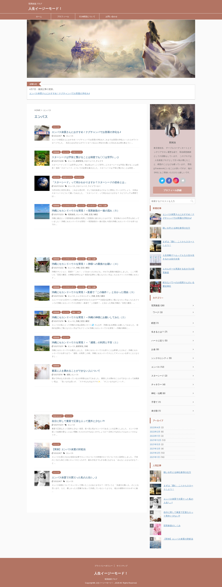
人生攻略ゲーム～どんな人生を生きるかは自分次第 (178, 257)
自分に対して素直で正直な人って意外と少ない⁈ (78, 420)
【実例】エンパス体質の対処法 (69, 449)
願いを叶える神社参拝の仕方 (176, 228)
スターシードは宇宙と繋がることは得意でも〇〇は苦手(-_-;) (85, 157)
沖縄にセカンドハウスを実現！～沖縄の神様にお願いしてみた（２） (89, 317)
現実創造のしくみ (172, 525)
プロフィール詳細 (172, 190)
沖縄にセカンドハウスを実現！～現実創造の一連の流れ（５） (85, 210)
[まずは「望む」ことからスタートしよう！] (155, 246)
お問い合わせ (111, 16)
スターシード (89, 161)
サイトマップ (122, 566)
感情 (68, 374)
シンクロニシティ (83, 296)
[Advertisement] (86, 242)
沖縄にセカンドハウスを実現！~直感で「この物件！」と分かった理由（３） (94, 292)
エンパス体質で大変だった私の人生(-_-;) (74, 477)
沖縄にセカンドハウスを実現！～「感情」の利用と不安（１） (85, 342)
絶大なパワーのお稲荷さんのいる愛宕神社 (178, 284)
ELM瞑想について (87, 16)
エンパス (69, 136)
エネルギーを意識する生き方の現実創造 (178, 270)
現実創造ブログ (111, 579)
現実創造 (71, 214)
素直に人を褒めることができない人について (76, 370)
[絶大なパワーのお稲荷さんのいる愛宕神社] (155, 287)
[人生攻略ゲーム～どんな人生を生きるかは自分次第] (155, 259)
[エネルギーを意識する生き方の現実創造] (155, 273)
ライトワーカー (94, 186)
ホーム (39, 16)
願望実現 (79, 161)
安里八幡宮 (93, 214)
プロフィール (63, 16)
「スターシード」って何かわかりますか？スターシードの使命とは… (89, 182)
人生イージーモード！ (45, 8)
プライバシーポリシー (104, 566)
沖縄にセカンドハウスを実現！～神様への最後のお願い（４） (85, 263)
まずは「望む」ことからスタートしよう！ (178, 243)
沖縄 (86, 214)
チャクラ (99, 161)
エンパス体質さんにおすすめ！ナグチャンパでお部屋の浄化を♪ (59, 93)
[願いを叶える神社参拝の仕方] (155, 232)
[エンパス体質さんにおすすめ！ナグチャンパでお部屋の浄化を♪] (155, 219)
